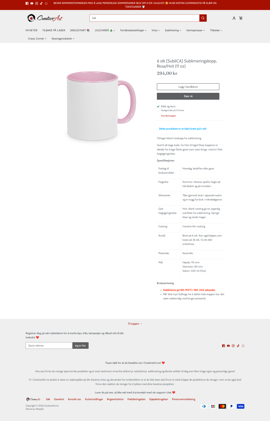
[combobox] (145, 18)
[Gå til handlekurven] (241, 18)
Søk (48, 399)
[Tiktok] (41, 3)
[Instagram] (36, 3)
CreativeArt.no (51, 405)
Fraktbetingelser (136, 399)
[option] (96, 107)
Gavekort (59, 399)
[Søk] (203, 18)
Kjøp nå (188, 96)
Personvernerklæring (183, 399)
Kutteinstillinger (94, 399)
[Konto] (234, 18)
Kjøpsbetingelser (158, 399)
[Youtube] (31, 3)
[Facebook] (27, 3)
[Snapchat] (46, 3)
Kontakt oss (74, 399)
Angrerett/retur (115, 399)
